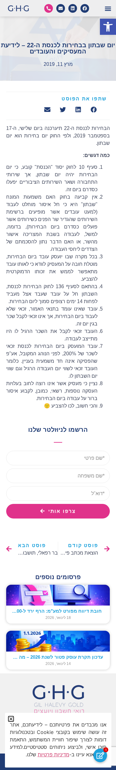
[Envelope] (60, 8)
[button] (108, 27)
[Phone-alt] (48, 8)
